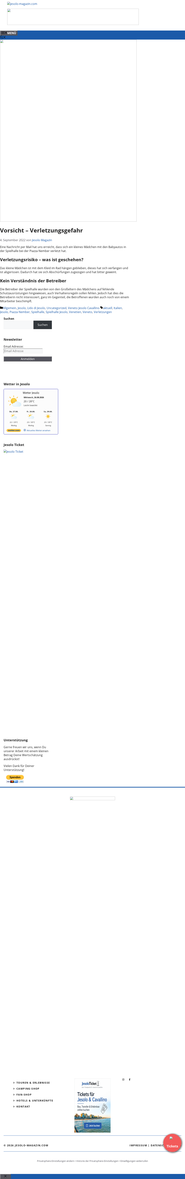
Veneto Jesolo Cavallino (84, 308)
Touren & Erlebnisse (33, 1082)
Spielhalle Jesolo (57, 312)
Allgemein (9, 308)
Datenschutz (161, 1145)
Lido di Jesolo (36, 308)
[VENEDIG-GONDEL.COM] (73, 24)
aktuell (107, 308)
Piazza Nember (20, 312)
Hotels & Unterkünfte (34, 1100)
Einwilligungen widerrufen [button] (134, 1161)
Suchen (43, 325)
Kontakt (23, 1106)
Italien (118, 308)
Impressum (138, 1145)
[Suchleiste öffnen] (3, 38)
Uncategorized (56, 308)
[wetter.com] (14, 431)
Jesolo (22, 308)
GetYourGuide (30, 372)
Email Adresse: (13, 346)
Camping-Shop (28, 1088)
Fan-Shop (24, 1094)
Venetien (75, 312)
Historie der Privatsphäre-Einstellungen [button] (97, 1161)
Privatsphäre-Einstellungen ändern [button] (55, 1161)
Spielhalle (37, 312)
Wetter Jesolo (31, 393)
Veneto (87, 312)
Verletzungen (103, 312)
